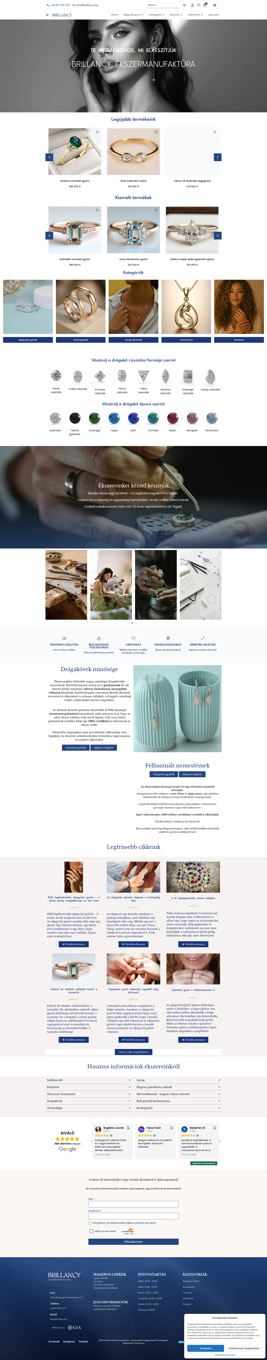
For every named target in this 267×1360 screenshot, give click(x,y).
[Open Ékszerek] (181, 14)
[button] (218, 157)
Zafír (133, 430)
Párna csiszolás (122, 390)
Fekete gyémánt (74, 432)
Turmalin (153, 430)
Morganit (192, 430)
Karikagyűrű (189, 1287)
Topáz (114, 430)
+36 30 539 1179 (58, 1308)
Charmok (187, 1292)
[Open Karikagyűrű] (163, 14)
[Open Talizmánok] (202, 14)
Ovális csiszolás (77, 389)
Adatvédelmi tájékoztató (105, 1309)
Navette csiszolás (165, 391)
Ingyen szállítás (100, 1278)
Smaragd (94, 430)
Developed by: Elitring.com (133, 1343)
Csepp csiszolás (210, 389)
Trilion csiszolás (143, 390)
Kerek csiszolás (56, 390)
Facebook (54, 1341)
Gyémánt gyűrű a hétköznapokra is (193, 989)
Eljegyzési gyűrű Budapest (105, 1287)
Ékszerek (187, 1304)
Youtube (83, 1341)
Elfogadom (206, 1348)
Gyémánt (55, 430)
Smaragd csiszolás (187, 391)
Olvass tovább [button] (102, 1154)
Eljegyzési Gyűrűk (191, 1281)
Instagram (69, 1341)
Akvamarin (211, 430)
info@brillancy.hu (58, 1319)
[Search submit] (184, 5)
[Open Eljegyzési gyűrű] (142, 14)
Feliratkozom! (133, 1241)
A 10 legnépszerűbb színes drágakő (193, 898)
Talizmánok (188, 1298)
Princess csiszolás (100, 391)
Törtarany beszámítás (103, 1284)
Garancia (97, 1281)
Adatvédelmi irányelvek (225, 1354)
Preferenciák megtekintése (244, 1348)
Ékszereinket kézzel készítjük (133, 486)
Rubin (172, 430)
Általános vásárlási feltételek (107, 1305)
